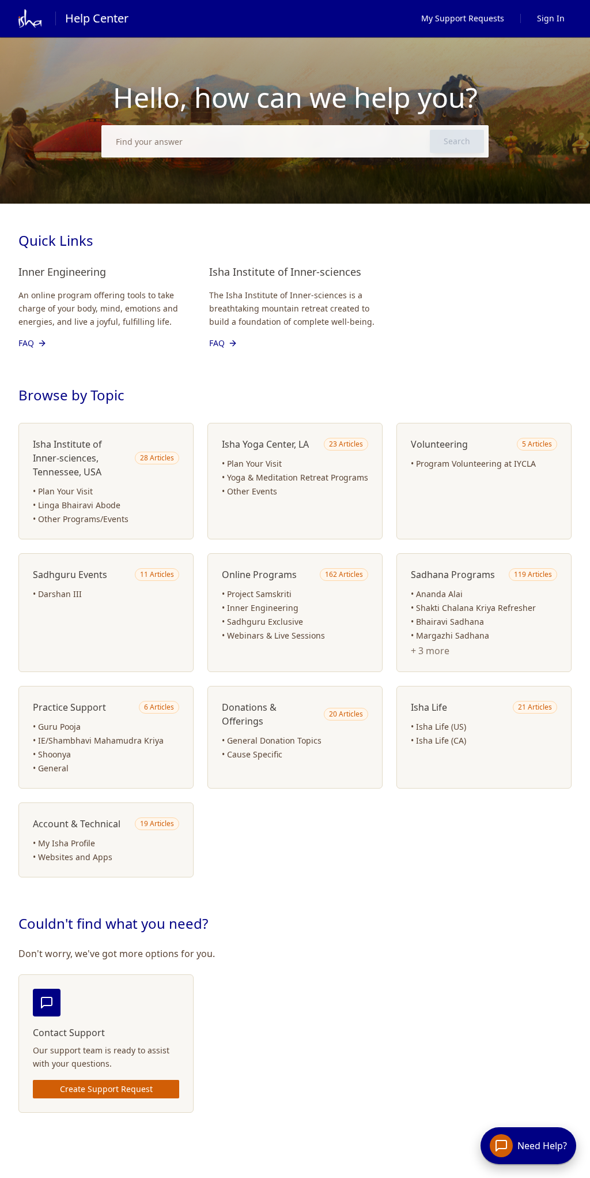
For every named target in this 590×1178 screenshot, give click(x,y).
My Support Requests (462, 18)
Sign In (551, 18)
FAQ (26, 342)
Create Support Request (106, 1088)
